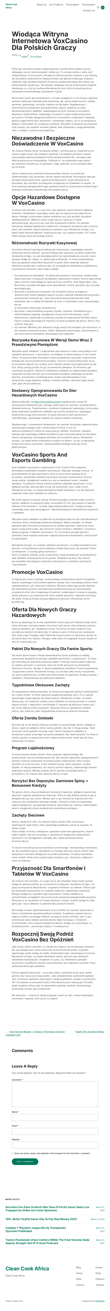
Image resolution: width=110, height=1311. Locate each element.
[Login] (98, 7)
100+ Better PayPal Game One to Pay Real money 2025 (41, 1219)
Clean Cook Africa (27, 1268)
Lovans (24, 56)
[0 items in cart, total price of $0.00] (103, 7)
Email (15, 1126)
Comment (17, 1079)
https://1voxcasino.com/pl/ (47, 401)
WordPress (99, 1301)
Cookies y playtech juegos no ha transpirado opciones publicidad (36, 1229)
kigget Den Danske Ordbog (89, 1031)
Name (15, 1112)
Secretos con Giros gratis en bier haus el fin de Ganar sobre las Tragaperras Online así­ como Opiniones (47, 1209)
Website (16, 1139)
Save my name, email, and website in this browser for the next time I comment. (52, 1153)
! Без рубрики (36, 56)
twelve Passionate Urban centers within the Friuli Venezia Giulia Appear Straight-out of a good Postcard (47, 1241)
